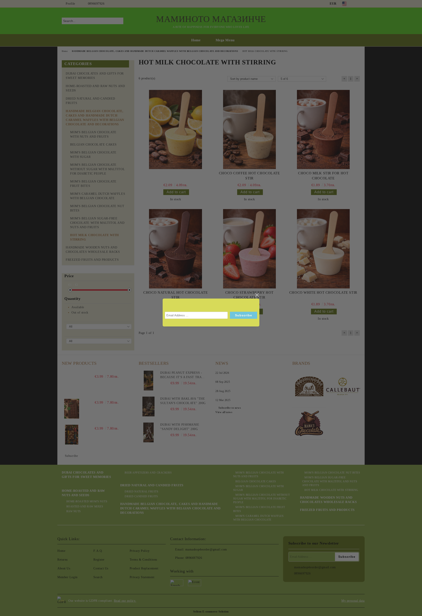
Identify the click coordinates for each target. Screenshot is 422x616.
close (256, 295)
